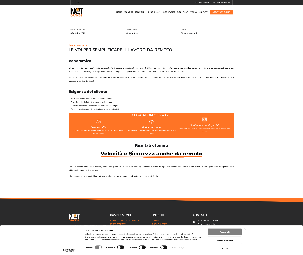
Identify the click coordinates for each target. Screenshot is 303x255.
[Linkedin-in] (78, 2)
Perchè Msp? (154, 12)
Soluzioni (139, 12)
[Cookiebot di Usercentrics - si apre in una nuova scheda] (69, 250)
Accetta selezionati (225, 240)
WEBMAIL (156, 220)
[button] (140, 12)
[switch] (120, 247)
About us (128, 12)
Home (119, 12)
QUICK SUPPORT (159, 224)
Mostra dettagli (178, 247)
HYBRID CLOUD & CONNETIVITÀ (124, 220)
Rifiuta (225, 248)
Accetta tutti (225, 232)
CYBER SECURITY (118, 224)
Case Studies (168, 12)
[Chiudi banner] (245, 229)
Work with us (190, 12)
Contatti (203, 12)
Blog (179, 12)
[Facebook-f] (73, 2)
